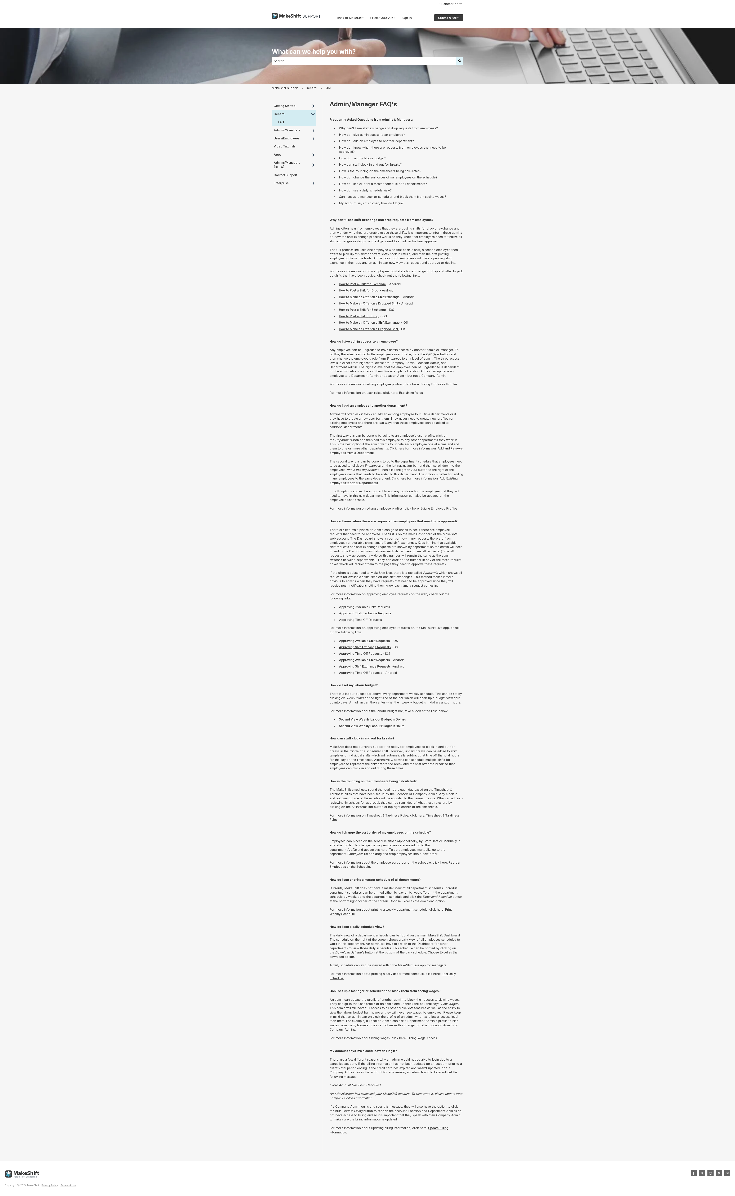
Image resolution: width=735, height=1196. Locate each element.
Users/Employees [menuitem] (286, 138)
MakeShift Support (285, 88)
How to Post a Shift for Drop (359, 290)
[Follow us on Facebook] (694, 1173)
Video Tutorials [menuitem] (285, 146)
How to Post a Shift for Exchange (362, 284)
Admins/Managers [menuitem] (287, 130)
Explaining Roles (411, 393)
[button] (313, 106)
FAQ (328, 88)
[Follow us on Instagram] (710, 1173)
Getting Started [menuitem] (285, 106)
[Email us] (727, 1173)
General (311, 88)
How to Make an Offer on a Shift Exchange (369, 297)
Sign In (407, 18)
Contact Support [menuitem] (285, 175)
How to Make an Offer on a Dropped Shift (369, 303)
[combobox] (364, 60)
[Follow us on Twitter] (702, 1173)
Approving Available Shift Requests (364, 641)
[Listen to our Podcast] (719, 1173)
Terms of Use (68, 1185)
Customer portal (451, 4)
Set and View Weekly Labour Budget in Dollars (372, 719)
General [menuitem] (279, 114)
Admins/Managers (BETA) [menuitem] (287, 165)
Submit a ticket (448, 18)
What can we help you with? (314, 51)
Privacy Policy (50, 1185)
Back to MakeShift (350, 18)
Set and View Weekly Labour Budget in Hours (371, 726)
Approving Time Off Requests (360, 653)
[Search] (459, 60)
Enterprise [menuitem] (281, 183)
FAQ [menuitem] (281, 122)
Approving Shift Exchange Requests (365, 647)
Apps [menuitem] (277, 154)
